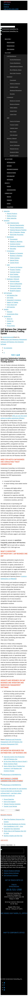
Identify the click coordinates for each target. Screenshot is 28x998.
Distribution (9, 76)
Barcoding (12, 94)
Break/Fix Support (14, 155)
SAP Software (8, 159)
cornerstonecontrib (8, 337)
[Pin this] (19, 355)
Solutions (7, 52)
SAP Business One (11, 162)
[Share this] (11, 355)
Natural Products (11, 42)
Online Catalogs (13, 107)
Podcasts (9, 186)
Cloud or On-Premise (15, 121)
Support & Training (11, 172)
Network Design (13, 142)
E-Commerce (10, 97)
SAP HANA (9, 166)
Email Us (7, 4)
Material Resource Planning (16, 66)
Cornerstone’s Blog (11, 190)
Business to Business (14, 104)
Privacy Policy (10, 207)
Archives (3, 845)
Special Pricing (13, 111)
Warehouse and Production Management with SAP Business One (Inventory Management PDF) (11, 742)
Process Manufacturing (15, 63)
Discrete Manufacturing (15, 59)
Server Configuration (15, 145)
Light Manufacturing (11, 56)
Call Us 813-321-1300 (11, 9)
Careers (8, 203)
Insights (7, 183)
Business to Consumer (15, 100)
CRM (8, 118)
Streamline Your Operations (12, 829)
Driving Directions (14, 886)
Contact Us (9, 200)
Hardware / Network (11, 138)
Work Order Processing (15, 73)
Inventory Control (14, 87)
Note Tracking (13, 131)
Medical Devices (10, 46)
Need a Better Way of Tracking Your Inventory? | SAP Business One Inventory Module (14, 768)
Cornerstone (8, 193)
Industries (8, 39)
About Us (9, 196)
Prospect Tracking (14, 124)
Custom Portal (13, 114)
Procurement (13, 80)
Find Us (6, 7)
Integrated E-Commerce (12, 169)
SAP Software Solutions (11, 875)
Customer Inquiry (14, 128)
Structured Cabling (14, 152)
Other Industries (10, 49)
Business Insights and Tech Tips (13, 836)
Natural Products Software (12, 871)
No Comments (8, 348)
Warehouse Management (16, 90)
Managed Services (14, 148)
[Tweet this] (13, 355)
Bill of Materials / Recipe (15, 70)
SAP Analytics (10, 179)
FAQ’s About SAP (11, 176)
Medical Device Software (11, 873)
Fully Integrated (13, 135)
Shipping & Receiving (15, 83)
